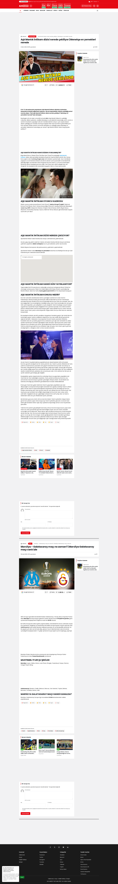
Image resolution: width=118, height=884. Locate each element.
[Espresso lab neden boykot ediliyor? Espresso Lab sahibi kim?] (29, 467)
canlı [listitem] (23, 731)
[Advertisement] (59, 22)
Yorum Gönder (25, 533)
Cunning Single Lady (37, 159)
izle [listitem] (38, 731)
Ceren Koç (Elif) (26, 208)
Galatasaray (25, 627)
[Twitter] (54, 847)
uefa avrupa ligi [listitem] (59, 731)
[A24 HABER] (23, 6)
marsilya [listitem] (50, 731)
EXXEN (51, 697)
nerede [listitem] (47, 450)
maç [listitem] (43, 731)
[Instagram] (59, 847)
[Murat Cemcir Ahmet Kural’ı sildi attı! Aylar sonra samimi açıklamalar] (65, 467)
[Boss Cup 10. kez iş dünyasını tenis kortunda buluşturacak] (47, 747)
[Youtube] (63, 847)
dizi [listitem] (35, 450)
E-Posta (49, 521)
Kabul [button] (22, 877)
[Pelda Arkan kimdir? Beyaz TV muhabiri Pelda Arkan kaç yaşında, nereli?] (47, 467)
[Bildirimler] (97, 6)
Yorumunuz (27, 509)
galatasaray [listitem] (31, 731)
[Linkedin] (67, 847)
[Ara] (94, 6)
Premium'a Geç (87, 6)
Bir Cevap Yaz (26, 503)
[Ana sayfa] (20, 10)
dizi (47, 118)
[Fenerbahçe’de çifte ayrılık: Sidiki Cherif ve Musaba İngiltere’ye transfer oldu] (87, 59)
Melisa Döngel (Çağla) (57, 204)
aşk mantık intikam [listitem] (27, 450)
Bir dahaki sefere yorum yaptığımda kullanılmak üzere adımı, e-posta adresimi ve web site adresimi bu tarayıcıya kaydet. (46, 528)
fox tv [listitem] (41, 450)
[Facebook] (50, 847)
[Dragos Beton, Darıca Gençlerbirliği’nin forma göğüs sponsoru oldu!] (65, 747)
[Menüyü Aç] (31, 6)
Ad (21, 521)
